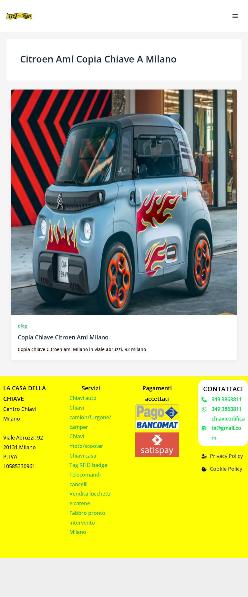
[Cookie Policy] (222, 469)
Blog (22, 326)
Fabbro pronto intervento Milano (87, 522)
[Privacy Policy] (222, 456)
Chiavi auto (83, 398)
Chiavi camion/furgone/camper (90, 417)
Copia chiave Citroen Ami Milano (63, 337)
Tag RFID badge (88, 465)
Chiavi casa (82, 455)
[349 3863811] (222, 399)
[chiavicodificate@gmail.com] (223, 428)
